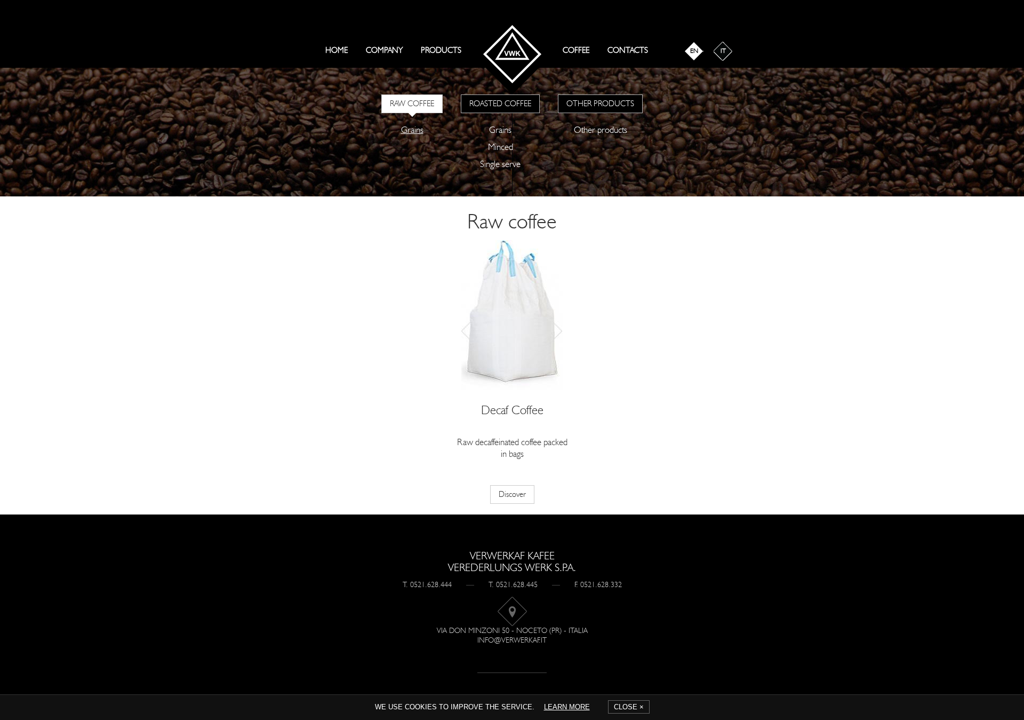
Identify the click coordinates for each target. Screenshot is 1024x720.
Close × (629, 707)
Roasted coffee (500, 103)
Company (384, 50)
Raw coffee (412, 103)
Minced (500, 146)
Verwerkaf (512, 54)
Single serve (500, 164)
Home (336, 50)
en (694, 50)
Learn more (567, 707)
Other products (600, 103)
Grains (412, 129)
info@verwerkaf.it (512, 640)
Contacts (627, 50)
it (723, 50)
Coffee (576, 50)
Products (441, 50)
